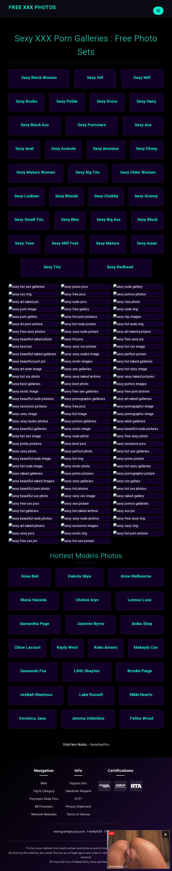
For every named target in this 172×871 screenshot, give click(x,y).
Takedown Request (78, 791)
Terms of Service (78, 814)
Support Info (78, 783)
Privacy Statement (78, 806)
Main (43, 783)
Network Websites (44, 814)
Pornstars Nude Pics (43, 799)
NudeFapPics (99, 745)
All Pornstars (44, 806)
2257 (78, 799)
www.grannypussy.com (69, 831)
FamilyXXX (94, 831)
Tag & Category (44, 791)
